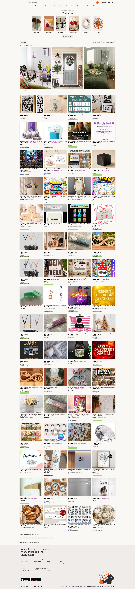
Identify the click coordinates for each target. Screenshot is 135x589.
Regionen (112, 586)
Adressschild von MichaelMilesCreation (60, 90)
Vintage (79, 5)
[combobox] (61, 2)
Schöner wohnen (58, 5)
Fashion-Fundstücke (69, 5)
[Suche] (97, 2)
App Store (25, 579)
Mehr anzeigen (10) (67, 36)
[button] (24, 586)
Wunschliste (87, 5)
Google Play (36, 579)
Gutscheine (95, 5)
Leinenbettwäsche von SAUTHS (91, 90)
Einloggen (104, 2)
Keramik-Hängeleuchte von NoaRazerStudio (29, 90)
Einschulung (48, 5)
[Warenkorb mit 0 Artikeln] (112, 2)
